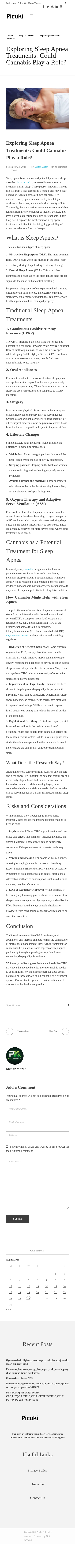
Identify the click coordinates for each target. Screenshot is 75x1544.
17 (10, 1292)
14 (46, 1286)
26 (28, 1298)
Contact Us (37, 1498)
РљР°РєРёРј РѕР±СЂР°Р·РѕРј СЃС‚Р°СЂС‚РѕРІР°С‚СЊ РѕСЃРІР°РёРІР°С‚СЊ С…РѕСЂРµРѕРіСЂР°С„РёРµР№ (36, 1396)
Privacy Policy (37, 1470)
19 (28, 1292)
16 (64, 1286)
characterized (22, 182)
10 (10, 1286)
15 (55, 1286)
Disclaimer (38, 1484)
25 (19, 1298)
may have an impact (17, 635)
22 (55, 1292)
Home (10, 35)
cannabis (28, 569)
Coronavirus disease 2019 (19, 1378)
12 (28, 1286)
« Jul (8, 1309)
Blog (21, 35)
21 (46, 1292)
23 (64, 1292)
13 (37, 1286)
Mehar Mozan (41, 166)
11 (19, 1286)
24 (10, 1298)
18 (19, 1292)
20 (37, 1292)
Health (31, 35)
